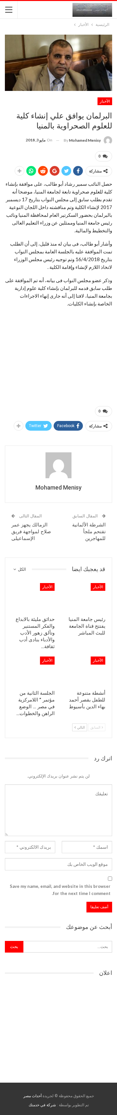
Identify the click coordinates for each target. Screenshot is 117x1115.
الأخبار (105, 101)
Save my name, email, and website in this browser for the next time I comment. (60, 890)
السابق (95, 727)
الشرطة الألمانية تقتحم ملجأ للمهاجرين (89, 531)
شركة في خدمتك (42, 1105)
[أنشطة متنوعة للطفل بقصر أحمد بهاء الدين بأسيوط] (83, 671)
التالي (80, 727)
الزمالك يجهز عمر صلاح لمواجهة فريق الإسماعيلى (31, 531)
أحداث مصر (32, 1096)
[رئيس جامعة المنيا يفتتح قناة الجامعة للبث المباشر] (83, 598)
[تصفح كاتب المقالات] (58, 465)
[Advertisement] (58, 353)
